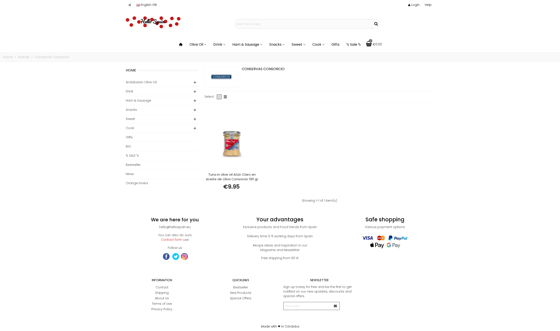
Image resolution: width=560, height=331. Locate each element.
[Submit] (336, 306)
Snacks (275, 44)
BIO (128, 146)
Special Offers (240, 298)
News (130, 174)
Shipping (162, 293)
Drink (217, 44)
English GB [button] (149, 5)
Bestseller (133, 165)
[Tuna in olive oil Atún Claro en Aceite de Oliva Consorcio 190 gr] (231, 138)
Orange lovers (137, 183)
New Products (240, 293)
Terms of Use (162, 304)
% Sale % (353, 44)
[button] (428, 5)
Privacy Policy (161, 309)
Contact (162, 287)
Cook (316, 44)
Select (209, 96)
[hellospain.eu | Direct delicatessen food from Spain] (153, 23)
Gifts (335, 44)
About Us (162, 298)
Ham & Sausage (245, 44)
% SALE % (132, 155)
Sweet (297, 44)
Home (131, 70)
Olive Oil (196, 44)
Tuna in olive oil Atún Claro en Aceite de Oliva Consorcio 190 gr (232, 176)
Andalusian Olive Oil (141, 82)
